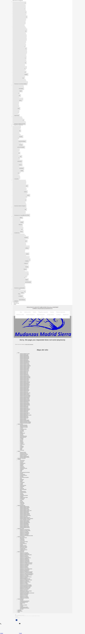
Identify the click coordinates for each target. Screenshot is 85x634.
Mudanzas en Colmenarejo (24, 560)
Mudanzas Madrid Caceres (24, 363)
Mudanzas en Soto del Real (24, 561)
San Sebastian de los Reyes (25, 472)
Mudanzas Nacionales (21, 505)
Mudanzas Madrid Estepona (25, 403)
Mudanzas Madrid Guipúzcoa (25, 517)
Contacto (19, 459)
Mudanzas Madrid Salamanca (25, 377)
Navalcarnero (22, 467)
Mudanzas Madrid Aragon (24, 508)
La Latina (21, 439)
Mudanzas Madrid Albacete (24, 389)
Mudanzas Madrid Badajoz (24, 360)
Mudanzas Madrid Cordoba (24, 367)
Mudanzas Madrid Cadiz (24, 354)
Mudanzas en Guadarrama (24, 553)
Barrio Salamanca (23, 437)
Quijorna (21, 473)
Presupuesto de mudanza (24, 591)
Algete (21, 500)
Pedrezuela (22, 502)
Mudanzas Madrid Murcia (24, 374)
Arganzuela (22, 450)
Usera (21, 445)
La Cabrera (22, 499)
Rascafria (21, 476)
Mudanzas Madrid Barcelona (25, 361)
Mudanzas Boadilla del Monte (25, 578)
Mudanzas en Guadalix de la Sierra (26, 563)
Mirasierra (22, 435)
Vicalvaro (21, 443)
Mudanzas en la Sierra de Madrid (25, 584)
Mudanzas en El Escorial (24, 567)
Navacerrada (22, 542)
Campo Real (22, 503)
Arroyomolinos (22, 474)
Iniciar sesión (16, 616)
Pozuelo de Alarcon (23, 543)
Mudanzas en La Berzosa (24, 580)
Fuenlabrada (22, 482)
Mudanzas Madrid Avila (24, 359)
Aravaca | (21, 462)
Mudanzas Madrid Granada (24, 366)
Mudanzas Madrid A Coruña (24, 353)
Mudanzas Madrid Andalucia (25, 514)
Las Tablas (22, 430)
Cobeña (21, 484)
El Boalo (21, 544)
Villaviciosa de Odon (23, 468)
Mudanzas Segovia (23, 455)
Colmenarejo (22, 539)
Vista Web (16, 617)
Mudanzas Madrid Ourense (24, 375)
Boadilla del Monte (23, 545)
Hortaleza (21, 438)
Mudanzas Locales (21, 528)
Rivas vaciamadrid (23, 489)
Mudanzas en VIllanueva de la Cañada (26, 573)
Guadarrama (22, 550)
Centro (21, 448)
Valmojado (22, 494)
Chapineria (22, 488)
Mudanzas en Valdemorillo (24, 532)
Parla (21, 471)
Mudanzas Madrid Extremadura (25, 515)
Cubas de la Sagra (23, 429)
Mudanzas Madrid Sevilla (24, 378)
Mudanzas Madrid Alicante (24, 356)
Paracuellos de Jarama (24, 454)
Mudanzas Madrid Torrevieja (25, 399)
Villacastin (22, 469)
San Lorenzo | (22, 460)
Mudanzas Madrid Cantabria (25, 513)
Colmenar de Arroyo (23, 475)
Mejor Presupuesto (21, 551)
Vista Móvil (18, 617)
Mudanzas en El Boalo (24, 566)
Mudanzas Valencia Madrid (24, 521)
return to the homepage (29, 344)
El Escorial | (22, 461)
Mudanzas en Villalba (23, 582)
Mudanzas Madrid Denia (24, 401)
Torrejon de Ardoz (23, 485)
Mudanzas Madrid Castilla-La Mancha (26, 518)
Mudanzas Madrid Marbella (24, 386)
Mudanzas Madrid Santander (25, 384)
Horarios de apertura (21, 536)
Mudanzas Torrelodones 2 (24, 570)
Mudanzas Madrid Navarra (24, 506)
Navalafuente (22, 498)
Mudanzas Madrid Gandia (24, 393)
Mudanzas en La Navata (24, 583)
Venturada (22, 464)
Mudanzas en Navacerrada (24, 559)
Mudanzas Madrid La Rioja (24, 509)
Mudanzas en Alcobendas (24, 597)
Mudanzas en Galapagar (24, 534)
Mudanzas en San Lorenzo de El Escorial (27, 592)
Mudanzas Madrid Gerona (24, 390)
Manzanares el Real (23, 547)
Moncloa (21, 440)
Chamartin (22, 446)
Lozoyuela (22, 504)
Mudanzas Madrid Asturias (24, 511)
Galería (19, 451)
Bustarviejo (22, 479)
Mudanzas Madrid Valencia (24, 379)
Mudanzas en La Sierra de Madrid (26, 590)
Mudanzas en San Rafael (24, 564)
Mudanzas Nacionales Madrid (25, 395)
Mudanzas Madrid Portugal (24, 457)
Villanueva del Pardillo (24, 541)
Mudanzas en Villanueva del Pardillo (26, 571)
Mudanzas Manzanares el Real (25, 586)
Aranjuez (21, 493)
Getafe (21, 470)
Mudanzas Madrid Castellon (25, 364)
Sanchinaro (22, 431)
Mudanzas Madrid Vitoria (24, 388)
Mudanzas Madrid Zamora (24, 385)
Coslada (21, 483)
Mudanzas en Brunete (24, 577)
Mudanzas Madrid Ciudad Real (25, 365)
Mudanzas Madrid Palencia (24, 397)
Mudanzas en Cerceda (24, 555)
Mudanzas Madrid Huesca (24, 370)
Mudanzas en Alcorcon (24, 594)
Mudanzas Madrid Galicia (24, 512)
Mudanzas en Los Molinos (24, 533)
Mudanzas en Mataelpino (24, 558)
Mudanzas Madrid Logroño (24, 398)
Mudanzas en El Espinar (24, 565)
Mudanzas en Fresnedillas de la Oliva (26, 535)
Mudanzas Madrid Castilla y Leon (25, 510)
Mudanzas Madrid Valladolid (25, 396)
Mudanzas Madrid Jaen (24, 371)
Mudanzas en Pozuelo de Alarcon (25, 576)
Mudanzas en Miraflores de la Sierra (26, 562)
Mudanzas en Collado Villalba (25, 530)
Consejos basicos (21, 598)
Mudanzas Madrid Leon (24, 373)
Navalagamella (22, 463)
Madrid (21, 481)
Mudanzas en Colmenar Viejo (25, 587)
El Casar (21, 501)
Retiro (21, 449)
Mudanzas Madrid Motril (24, 406)
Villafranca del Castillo (24, 497)
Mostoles (21, 465)
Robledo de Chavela (23, 546)
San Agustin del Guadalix (24, 477)
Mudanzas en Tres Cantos (24, 588)
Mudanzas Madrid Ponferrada (25, 392)
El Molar (21, 487)
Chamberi (21, 447)
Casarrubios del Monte (24, 495)
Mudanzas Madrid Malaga (24, 383)
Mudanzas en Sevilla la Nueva (25, 581)
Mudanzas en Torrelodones (24, 569)
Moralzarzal (22, 538)
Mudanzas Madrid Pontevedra (25, 376)
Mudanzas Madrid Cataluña (24, 507)
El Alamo (21, 480)
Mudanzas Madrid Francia (24, 456)
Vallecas (21, 441)
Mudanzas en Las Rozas (24, 596)
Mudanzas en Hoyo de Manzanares (26, 568)
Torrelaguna (22, 486)
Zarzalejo (21, 599)
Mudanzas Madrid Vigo (24, 391)
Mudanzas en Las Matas (24, 575)
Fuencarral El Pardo (23, 436)
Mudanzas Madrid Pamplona (25, 404)
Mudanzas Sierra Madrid (24, 593)
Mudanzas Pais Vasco (24, 516)
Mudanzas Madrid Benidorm (25, 400)
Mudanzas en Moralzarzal (24, 556)
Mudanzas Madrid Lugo (24, 372)
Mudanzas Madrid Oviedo (24, 387)
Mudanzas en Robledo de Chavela (26, 579)
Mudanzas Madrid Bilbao (24, 355)
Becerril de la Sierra (23, 537)
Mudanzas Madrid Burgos (24, 362)
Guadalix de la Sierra (23, 549)
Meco (21, 490)
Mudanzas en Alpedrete (24, 552)
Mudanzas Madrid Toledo (24, 380)
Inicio (18, 352)
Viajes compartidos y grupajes (25, 519)
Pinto (21, 478)
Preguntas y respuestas (22, 458)
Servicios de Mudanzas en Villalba (26, 585)
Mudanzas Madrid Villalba (24, 368)
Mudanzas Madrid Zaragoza (25, 382)
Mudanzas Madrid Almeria (24, 358)
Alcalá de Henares (23, 492)
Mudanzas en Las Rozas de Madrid (26, 572)
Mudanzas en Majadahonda (25, 529)
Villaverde (22, 442)
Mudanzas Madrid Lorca (24, 405)
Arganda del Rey (23, 491)
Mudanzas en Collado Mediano (25, 557)
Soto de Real (22, 540)
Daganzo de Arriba (23, 453)
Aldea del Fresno (23, 452)
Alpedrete (21, 496)
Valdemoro (22, 466)
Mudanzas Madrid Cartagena (25, 394)
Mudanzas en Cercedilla (24, 531)
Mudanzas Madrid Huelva (24, 369)
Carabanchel (22, 444)
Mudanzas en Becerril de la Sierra (26, 554)
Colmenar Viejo (22, 548)
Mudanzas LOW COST (24, 589)
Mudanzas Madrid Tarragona (25, 381)
